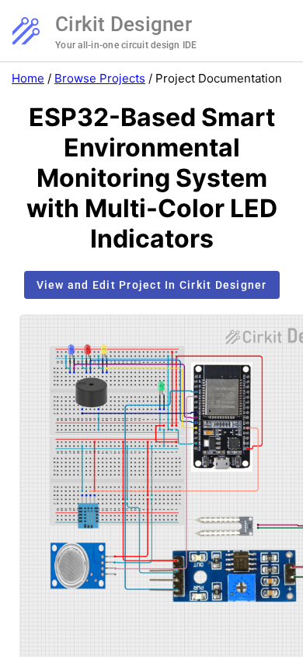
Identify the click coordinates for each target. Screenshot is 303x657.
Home (28, 78)
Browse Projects (99, 78)
